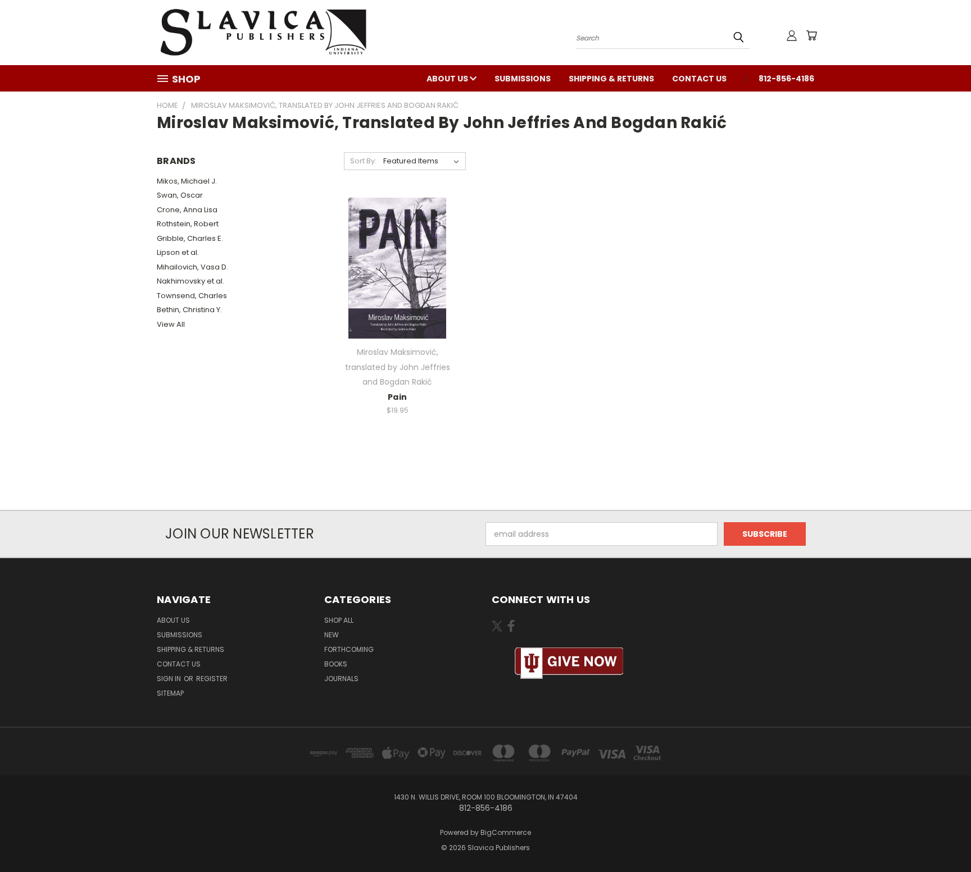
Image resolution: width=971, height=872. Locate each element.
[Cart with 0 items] (811, 35)
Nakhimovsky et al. (190, 281)
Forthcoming (349, 649)
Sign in (170, 678)
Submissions (522, 78)
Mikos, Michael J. (187, 181)
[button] (569, 663)
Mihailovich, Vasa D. (192, 267)
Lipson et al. (178, 252)
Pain (397, 397)
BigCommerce (505, 832)
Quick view (397, 266)
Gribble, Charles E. (190, 238)
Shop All (338, 620)
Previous (941, 837)
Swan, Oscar (180, 195)
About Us (448, 78)
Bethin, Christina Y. (189, 309)
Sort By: (363, 161)
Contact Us (699, 78)
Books (335, 664)
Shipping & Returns (611, 78)
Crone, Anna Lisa (187, 209)
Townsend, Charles (192, 295)
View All (171, 324)
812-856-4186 (786, 78)
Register (212, 678)
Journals (341, 678)
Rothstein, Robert (188, 223)
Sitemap (170, 693)
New (331, 635)
